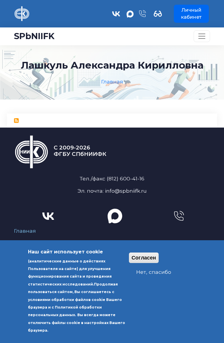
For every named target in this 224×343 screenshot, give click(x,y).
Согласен (144, 258)
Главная (25, 231)
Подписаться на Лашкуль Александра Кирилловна (16, 120)
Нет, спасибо (153, 272)
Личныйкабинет (191, 13)
